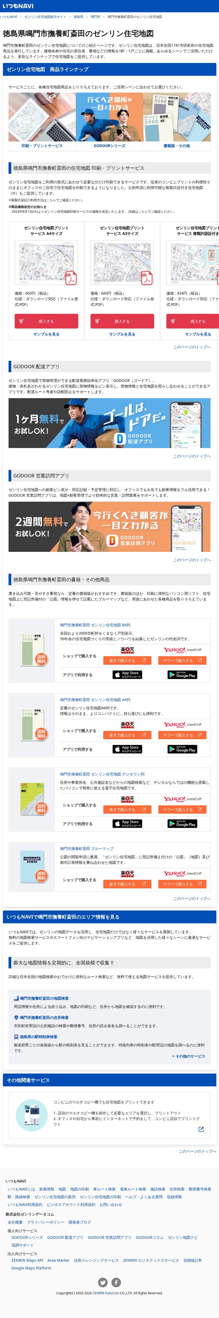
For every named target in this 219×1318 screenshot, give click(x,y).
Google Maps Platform (31, 1267)
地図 (62, 1189)
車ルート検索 (104, 1189)
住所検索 (177, 1189)
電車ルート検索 (133, 1189)
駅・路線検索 (19, 1196)
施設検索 (157, 1189)
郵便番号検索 (200, 1189)
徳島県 (78, 16)
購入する (46, 321)
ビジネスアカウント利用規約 (71, 1204)
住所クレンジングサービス (96, 1260)
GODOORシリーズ (109, 145)
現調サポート (22, 1245)
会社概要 (15, 1222)
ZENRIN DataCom (106, 1293)
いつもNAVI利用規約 (25, 1204)
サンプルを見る (46, 334)
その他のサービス (190, 1056)
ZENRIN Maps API (27, 1260)
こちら (51, 200)
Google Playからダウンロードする (182, 674)
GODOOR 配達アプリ (65, 1237)
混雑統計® (192, 1260)
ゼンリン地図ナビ (183, 1237)
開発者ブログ (80, 1222)
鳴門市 (95, 16)
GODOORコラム (150, 1237)
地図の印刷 (79, 1189)
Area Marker (59, 1260)
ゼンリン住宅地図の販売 (55, 1196)
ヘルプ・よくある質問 (144, 1196)
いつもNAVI (8, 16)
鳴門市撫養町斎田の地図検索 (44, 998)
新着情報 (46, 1189)
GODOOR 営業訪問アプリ (110, 1237)
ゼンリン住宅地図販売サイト (45, 16)
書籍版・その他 (177, 145)
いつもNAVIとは (21, 1189)
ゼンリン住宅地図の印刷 (100, 1196)
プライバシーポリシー (45, 1222)
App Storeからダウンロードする (127, 674)
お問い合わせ (111, 1204)
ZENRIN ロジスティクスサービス (151, 1260)
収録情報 (174, 1196)
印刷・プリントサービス (42, 145)
